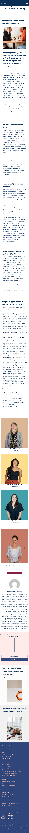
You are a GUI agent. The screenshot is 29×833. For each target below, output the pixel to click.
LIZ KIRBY (14, 520)
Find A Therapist (6, 745)
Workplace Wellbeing (8, 754)
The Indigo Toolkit (7, 788)
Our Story (5, 783)
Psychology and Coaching (9, 785)
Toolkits (4, 748)
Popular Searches (7, 805)
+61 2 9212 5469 (9, 763)
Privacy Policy (6, 796)
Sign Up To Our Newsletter (9, 794)
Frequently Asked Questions (10, 803)
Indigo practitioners (8, 380)
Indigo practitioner (12, 237)
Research (8, 189)
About (4, 752)
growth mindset (21, 233)
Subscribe (14, 659)
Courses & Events (7, 750)
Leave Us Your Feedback (8, 801)
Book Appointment (7, 756)
